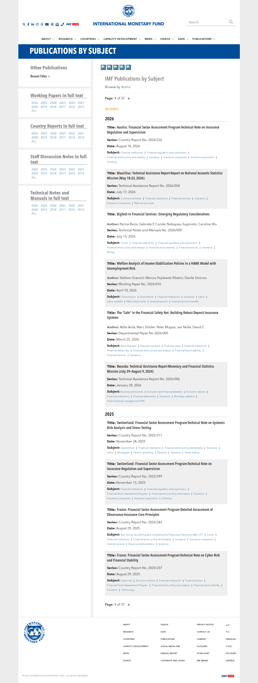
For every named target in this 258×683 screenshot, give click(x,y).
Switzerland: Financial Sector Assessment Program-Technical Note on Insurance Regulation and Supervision (159, 466)
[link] (103, 67)
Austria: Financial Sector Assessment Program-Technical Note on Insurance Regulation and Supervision (163, 129)
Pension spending (143, 453)
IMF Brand (202, 660)
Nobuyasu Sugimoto (182, 224)
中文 (228, 632)
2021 (81, 103)
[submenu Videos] (172, 39)
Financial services (181, 198)
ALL (33, 110)
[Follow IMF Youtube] (47, 24)
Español (230, 660)
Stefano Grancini (132, 278)
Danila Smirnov (196, 278)
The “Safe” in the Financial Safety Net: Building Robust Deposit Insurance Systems (162, 315)
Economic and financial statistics (164, 392)
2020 (34, 107)
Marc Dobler (146, 327)
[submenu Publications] (214, 39)
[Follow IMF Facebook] (28, 24)
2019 (44, 107)
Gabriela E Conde (152, 224)
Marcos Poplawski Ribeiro (164, 278)
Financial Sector (194, 581)
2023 (62, 103)
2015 (81, 107)
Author (126, 87)
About (46, 39)
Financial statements (144, 396)
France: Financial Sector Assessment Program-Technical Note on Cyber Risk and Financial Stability (163, 557)
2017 (62, 107)
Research (66, 39)
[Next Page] (128, 98)
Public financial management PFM (126, 401)
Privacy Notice (205, 624)
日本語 (229, 646)
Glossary (202, 646)
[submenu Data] (187, 39)
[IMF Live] (228, 675)
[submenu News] (155, 39)
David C (198, 327)
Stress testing (192, 453)
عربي (228, 624)
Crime (210, 535)
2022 (72, 103)
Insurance (154, 157)
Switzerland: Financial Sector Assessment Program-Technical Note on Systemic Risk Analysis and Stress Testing (166, 425)
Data (181, 39)
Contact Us (203, 632)
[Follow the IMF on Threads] (42, 24)
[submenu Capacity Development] (139, 39)
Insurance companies (175, 157)
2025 (44, 103)
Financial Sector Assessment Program (127, 494)
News (149, 39)
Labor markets (115, 301)
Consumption (128, 297)
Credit (124, 243)
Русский (231, 653)
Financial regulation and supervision (166, 153)
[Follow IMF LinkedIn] (32, 24)
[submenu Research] (75, 39)
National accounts (144, 203)
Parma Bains (129, 224)
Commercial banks (131, 198)
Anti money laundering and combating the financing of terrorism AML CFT (162, 535)
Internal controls (116, 544)
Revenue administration (142, 544)
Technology (128, 590)
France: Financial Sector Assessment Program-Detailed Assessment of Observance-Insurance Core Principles (160, 512)
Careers (201, 639)
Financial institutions (132, 153)
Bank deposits (128, 346)
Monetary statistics (184, 396)
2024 (53, 103)
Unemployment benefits (185, 301)
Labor (201, 297)
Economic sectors (195, 392)
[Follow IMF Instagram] (37, 24)
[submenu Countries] (98, 39)
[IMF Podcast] (52, 24)
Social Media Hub (170, 646)
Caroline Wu (207, 224)
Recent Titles (38, 76)
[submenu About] (53, 39)
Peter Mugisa (166, 327)
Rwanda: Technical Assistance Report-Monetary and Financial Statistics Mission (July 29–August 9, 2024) (160, 368)
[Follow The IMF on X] (24, 24)
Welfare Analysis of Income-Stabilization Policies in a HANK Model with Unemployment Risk (161, 265)
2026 (34, 103)
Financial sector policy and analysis (126, 157)
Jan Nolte (184, 327)
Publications (202, 39)
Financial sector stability (162, 248)
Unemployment (158, 301)
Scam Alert (203, 653)
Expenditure (147, 297)
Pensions (162, 453)
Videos (165, 39)
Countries (88, 39)
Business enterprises (132, 392)
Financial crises (172, 346)
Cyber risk (126, 581)
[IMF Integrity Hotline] (62, 24)
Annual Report (169, 653)
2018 (53, 107)
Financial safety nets (118, 351)
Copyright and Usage (173, 660)
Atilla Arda (127, 327)
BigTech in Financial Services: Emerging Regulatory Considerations (163, 214)
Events (127, 660)
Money (111, 252)
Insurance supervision (202, 157)
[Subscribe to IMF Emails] (57, 24)
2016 (72, 107)
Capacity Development (120, 39)
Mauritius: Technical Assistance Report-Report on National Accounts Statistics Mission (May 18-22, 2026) (165, 175)
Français (231, 639)
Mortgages (123, 453)
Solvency (112, 162)
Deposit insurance (150, 346)
